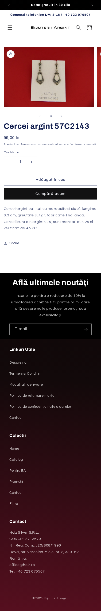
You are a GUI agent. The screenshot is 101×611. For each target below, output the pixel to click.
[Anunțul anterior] (9, 5)
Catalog (16, 459)
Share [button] (14, 243)
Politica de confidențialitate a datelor (40, 406)
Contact (16, 417)
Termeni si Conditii (24, 373)
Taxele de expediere (34, 144)
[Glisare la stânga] (40, 116)
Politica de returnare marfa (32, 395)
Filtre (13, 503)
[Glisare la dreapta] (61, 116)
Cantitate (11, 152)
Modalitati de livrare (26, 384)
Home (14, 448)
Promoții (16, 481)
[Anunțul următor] (92, 5)
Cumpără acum (50, 194)
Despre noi (18, 362)
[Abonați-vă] (86, 329)
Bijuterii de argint (56, 598)
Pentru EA (17, 470)
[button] (9, 27)
